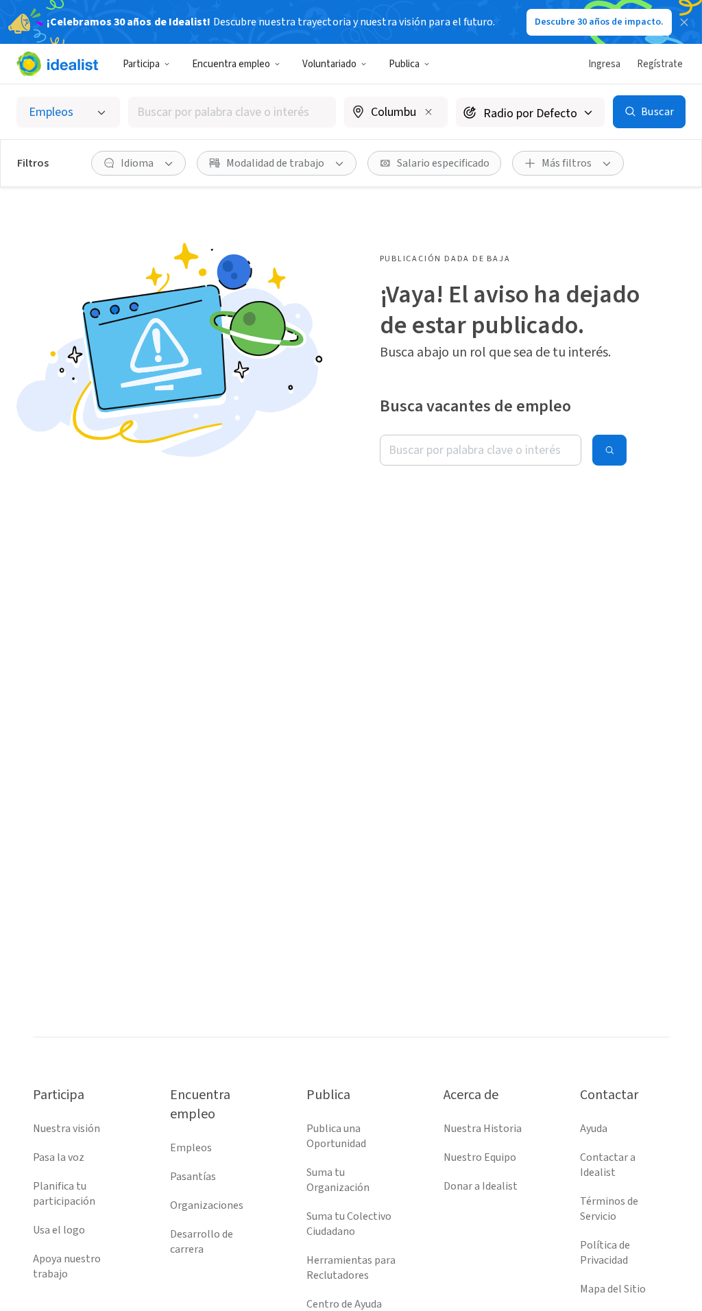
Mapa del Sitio (613, 1289)
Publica (404, 64)
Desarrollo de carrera (201, 1242)
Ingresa (604, 64)
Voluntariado (329, 64)
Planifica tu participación (64, 1194)
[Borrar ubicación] (428, 111)
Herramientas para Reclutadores (351, 1268)
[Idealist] (57, 63)
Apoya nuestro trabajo (67, 1266)
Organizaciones (206, 1205)
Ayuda (593, 1128)
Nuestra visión (66, 1128)
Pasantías (193, 1176)
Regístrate (660, 64)
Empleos (191, 1147)
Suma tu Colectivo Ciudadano (348, 1224)
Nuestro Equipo (480, 1157)
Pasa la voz (58, 1157)
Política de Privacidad (605, 1253)
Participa (141, 64)
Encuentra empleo (231, 64)
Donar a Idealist (481, 1186)
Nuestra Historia (483, 1128)
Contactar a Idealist (608, 1165)
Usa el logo (59, 1230)
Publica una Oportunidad (336, 1136)
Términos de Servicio (609, 1209)
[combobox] (232, 112)
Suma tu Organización (338, 1180)
